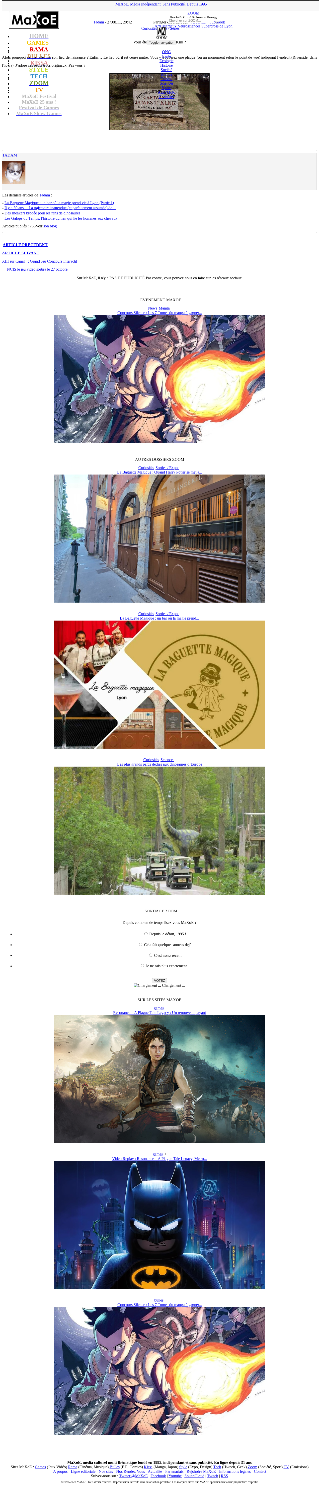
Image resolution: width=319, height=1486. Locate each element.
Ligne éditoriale (83, 1471)
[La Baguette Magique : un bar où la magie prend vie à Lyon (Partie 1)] (159, 747)
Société (166, 70)
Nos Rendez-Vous (130, 1471)
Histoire (166, 65)
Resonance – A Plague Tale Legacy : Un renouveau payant (159, 1012)
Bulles (115, 1467)
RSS (224, 1476)
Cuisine (166, 79)
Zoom (252, 1467)
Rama (72, 1467)
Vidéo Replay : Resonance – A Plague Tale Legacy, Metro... (159, 1158)
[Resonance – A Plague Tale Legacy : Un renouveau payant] (159, 1142)
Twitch (212, 1476)
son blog (50, 226)
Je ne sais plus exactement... (168, 966)
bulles (158, 1300)
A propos (60, 1471)
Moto (166, 92)
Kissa (148, 1467)
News (152, 308)
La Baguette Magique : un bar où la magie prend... (159, 618)
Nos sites (106, 1471)
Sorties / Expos (167, 468)
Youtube (175, 1476)
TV (286, 1467)
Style (183, 1467)
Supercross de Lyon (217, 26)
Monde (166, 74)
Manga (164, 308)
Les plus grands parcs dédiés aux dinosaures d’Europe (159, 764)
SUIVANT (20, 253)
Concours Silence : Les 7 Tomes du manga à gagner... (159, 313)
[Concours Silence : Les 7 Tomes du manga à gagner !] (159, 442)
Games (40, 1467)
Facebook (158, 1476)
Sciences (166, 83)
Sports (166, 88)
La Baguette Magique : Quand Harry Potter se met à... (159, 472)
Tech (217, 1467)
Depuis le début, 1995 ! (167, 934)
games (159, 1008)
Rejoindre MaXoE (201, 1471)
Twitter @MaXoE (133, 1476)
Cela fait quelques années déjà (167, 945)
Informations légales (235, 1471)
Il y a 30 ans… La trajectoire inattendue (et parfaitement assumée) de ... (60, 208)
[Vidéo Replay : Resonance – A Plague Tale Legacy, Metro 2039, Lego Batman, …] (159, 1288)
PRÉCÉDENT (25, 245)
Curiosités (166, 97)
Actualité (155, 1471)
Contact (260, 1471)
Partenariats (174, 1471)
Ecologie (166, 61)
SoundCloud (194, 1476)
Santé (166, 56)
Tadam (9, 155)
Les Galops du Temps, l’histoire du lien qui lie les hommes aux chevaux (60, 218)
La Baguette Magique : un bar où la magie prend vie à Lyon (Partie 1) (59, 203)
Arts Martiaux (165, 26)
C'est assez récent (167, 955)
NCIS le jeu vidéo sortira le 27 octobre (37, 269)
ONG (166, 52)
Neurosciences (188, 26)
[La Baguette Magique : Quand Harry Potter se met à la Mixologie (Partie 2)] (159, 601)
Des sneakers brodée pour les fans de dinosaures (42, 213)
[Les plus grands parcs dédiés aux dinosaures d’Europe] (159, 893)
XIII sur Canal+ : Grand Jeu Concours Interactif (39, 261)
